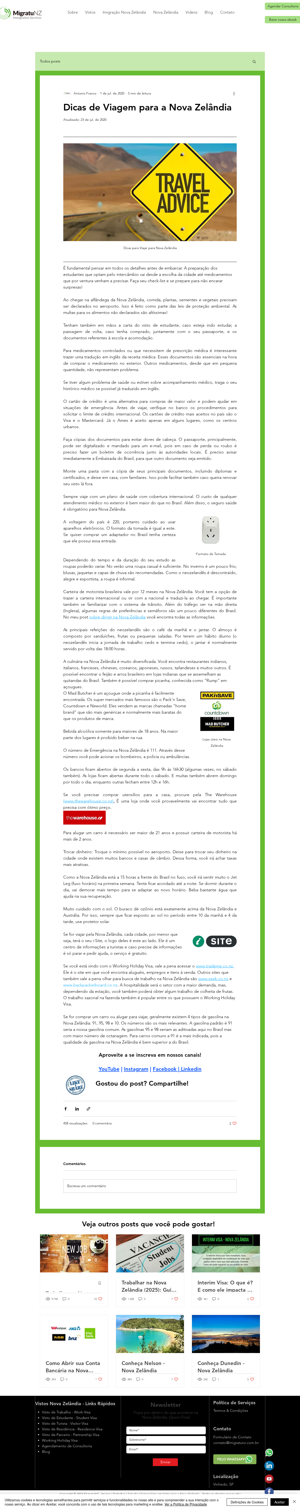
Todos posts (50, 61)
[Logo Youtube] (269, 1479)
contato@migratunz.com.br (236, 1442)
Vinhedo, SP (223, 1484)
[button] (90, 12)
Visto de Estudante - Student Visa (69, 1418)
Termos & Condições (230, 1410)
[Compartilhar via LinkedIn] (77, 1109)
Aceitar (279, 1502)
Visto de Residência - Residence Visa (72, 1429)
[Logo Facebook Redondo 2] (269, 1492)
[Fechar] (294, 1502)
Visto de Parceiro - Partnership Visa (70, 1434)
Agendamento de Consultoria (67, 1446)
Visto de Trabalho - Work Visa (66, 1412)
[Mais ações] (234, 93)
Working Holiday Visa (60, 1440)
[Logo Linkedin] (269, 1466)
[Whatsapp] (269, 1452)
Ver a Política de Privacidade (186, 1504)
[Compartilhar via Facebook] (65, 1109)
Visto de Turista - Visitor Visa (65, 1423)
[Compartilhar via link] (88, 1109)
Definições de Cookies (247, 1502)
